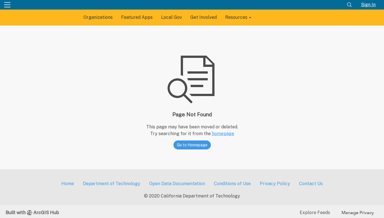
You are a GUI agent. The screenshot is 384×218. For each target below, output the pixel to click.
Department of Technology (111, 183)
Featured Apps (137, 17)
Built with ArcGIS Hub (32, 212)
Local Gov (171, 17)
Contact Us (311, 183)
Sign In (368, 4)
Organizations (98, 17)
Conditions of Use (232, 183)
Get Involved (203, 17)
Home (67, 183)
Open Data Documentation (177, 183)
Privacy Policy (275, 183)
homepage (223, 133)
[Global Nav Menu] (7, 5)
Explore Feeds (315, 212)
